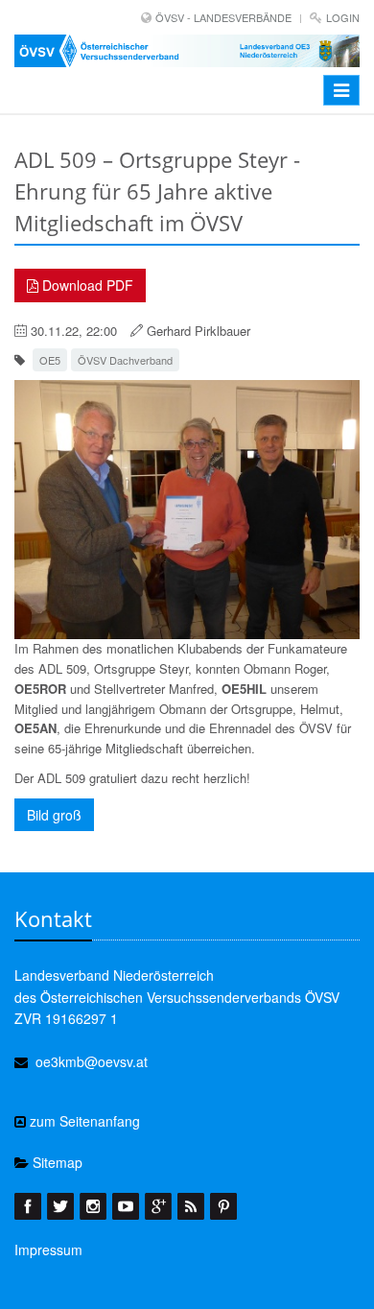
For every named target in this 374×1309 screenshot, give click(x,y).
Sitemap (55, 1162)
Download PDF (85, 285)
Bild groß (54, 814)
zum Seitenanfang (83, 1120)
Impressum (48, 1249)
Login (343, 17)
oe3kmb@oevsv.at (91, 1061)
